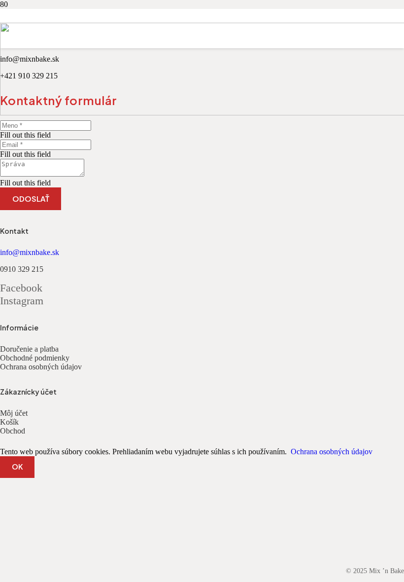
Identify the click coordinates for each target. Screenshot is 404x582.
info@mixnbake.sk (29, 252)
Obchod (12, 431)
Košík (9, 422)
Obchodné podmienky (34, 358)
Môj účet (14, 413)
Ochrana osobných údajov (41, 367)
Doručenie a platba (29, 349)
